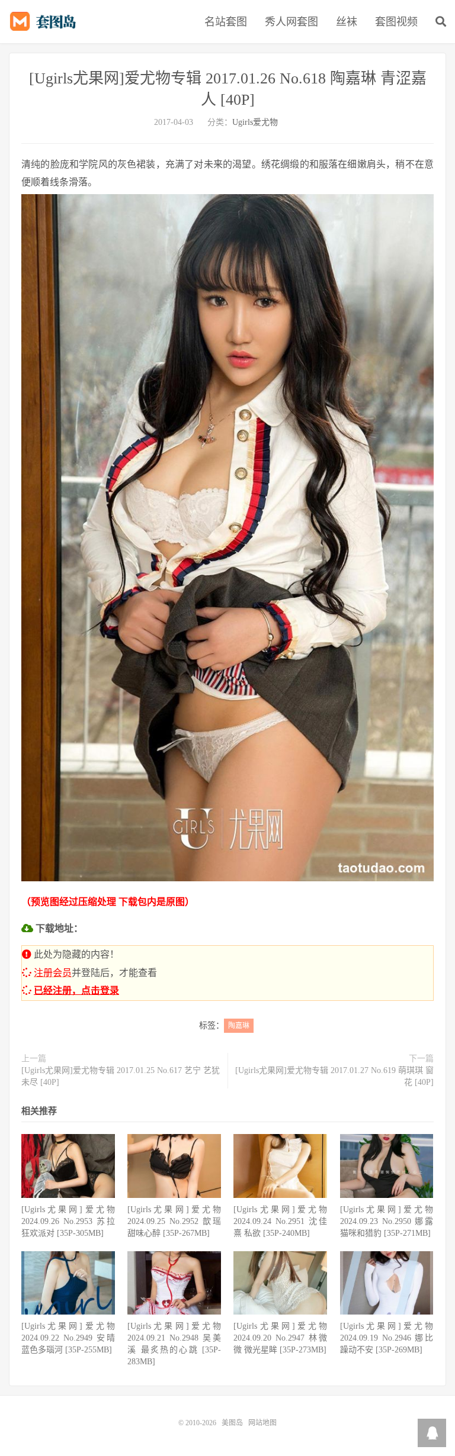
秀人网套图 (291, 22)
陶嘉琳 (238, 1026)
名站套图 (225, 22)
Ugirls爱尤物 (255, 122)
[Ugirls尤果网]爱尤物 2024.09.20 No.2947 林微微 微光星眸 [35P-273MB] (280, 1338)
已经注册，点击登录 (76, 990)
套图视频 (396, 22)
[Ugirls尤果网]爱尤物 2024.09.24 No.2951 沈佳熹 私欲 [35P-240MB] (280, 1221)
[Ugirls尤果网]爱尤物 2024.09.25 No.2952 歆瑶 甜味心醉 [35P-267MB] (174, 1221)
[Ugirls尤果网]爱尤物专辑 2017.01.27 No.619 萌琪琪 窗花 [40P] (334, 1076)
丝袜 (346, 22)
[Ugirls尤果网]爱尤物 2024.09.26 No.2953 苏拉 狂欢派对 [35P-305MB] (68, 1221)
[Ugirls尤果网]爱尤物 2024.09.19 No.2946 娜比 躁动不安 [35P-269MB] (387, 1338)
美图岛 (46, 21)
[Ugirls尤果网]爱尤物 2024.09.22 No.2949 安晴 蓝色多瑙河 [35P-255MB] (68, 1338)
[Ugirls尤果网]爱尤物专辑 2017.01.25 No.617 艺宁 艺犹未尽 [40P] (120, 1076)
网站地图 (262, 1423)
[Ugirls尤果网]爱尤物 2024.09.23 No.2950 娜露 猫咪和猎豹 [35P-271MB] (387, 1221)
